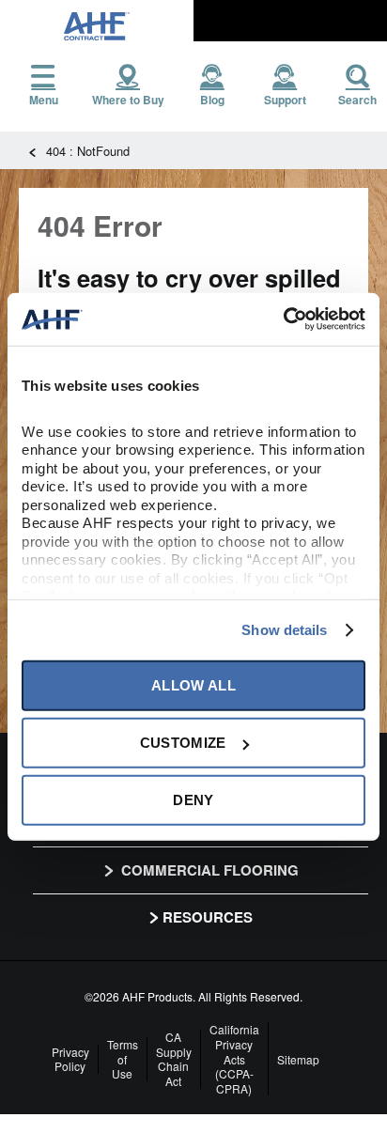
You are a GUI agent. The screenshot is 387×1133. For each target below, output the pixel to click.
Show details (284, 630)
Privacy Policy (70, 1059)
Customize (183, 743)
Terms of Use (122, 1059)
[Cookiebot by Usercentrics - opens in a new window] (283, 319)
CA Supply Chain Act (174, 1059)
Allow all (193, 685)
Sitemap (298, 1059)
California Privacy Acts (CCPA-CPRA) (234, 1058)
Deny (193, 800)
